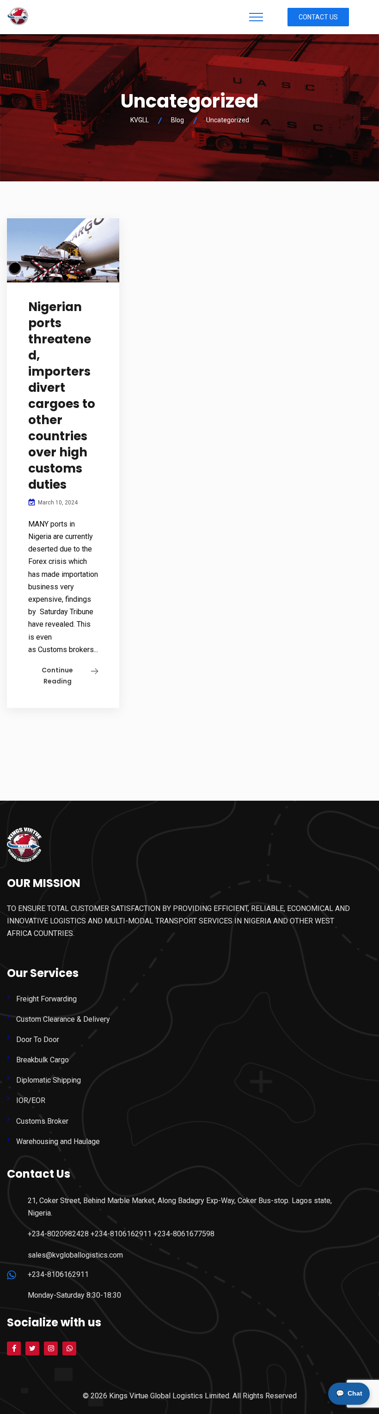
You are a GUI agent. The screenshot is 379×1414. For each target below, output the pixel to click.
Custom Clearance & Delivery (63, 1019)
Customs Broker (42, 1121)
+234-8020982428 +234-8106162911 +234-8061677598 (121, 1233)
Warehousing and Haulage (58, 1141)
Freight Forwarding (46, 999)
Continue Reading (57, 675)
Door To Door (37, 1039)
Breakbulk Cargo (42, 1059)
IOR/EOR (30, 1100)
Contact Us (318, 17)
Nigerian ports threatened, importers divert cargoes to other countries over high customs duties (61, 396)
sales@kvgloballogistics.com (75, 1255)
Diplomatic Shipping (48, 1080)
